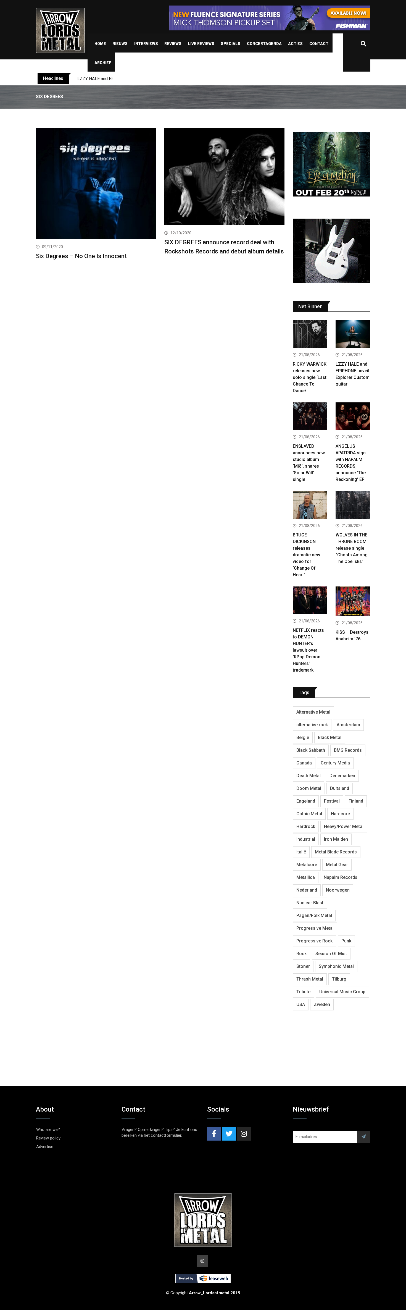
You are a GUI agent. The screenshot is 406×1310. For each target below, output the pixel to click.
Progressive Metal (315, 928)
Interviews (146, 43)
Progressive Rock (314, 941)
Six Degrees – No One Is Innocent (81, 256)
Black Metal (329, 737)
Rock (301, 953)
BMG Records (348, 750)
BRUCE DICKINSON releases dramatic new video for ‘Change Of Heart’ (306, 554)
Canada (304, 763)
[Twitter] (229, 1134)
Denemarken (342, 775)
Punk (346, 941)
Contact (318, 43)
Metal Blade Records (336, 852)
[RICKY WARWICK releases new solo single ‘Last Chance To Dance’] (310, 334)
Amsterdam (348, 724)
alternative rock (312, 724)
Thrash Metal (309, 979)
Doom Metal (308, 788)
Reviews (172, 43)
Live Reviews (201, 43)
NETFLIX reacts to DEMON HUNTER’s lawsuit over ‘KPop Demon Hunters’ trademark (308, 650)
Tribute (303, 991)
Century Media (335, 763)
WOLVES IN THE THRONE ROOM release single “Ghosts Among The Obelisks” (352, 548)
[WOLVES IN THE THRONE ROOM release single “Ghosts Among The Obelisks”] (353, 505)
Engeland (305, 801)
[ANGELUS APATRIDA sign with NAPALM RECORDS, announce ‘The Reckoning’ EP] (353, 416)
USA (300, 1004)
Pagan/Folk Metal (314, 915)
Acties (295, 43)
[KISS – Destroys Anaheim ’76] (353, 601)
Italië (301, 852)
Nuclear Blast (309, 902)
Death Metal (308, 775)
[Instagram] (244, 1134)
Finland (356, 801)
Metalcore (306, 864)
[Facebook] (214, 1134)
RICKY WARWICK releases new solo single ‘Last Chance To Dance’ (309, 377)
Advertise (44, 1146)
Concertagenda (264, 43)
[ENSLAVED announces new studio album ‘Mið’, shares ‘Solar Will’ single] (310, 416)
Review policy (48, 1138)
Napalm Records (340, 877)
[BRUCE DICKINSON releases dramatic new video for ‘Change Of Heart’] (310, 505)
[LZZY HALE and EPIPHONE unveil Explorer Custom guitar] (353, 334)
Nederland (306, 890)
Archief (102, 63)
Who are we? (48, 1129)
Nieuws (120, 43)
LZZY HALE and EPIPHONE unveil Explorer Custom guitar (132, 78)
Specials (230, 43)
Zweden (322, 1004)
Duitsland (339, 788)
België (302, 737)
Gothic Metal (309, 813)
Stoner (303, 966)
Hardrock (305, 826)
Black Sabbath (310, 750)
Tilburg (339, 979)
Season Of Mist (331, 953)
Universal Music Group (342, 991)
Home (100, 43)
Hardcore (340, 813)
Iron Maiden (336, 839)
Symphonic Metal (336, 966)
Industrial (305, 839)
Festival (332, 801)
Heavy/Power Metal (343, 826)
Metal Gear (337, 864)
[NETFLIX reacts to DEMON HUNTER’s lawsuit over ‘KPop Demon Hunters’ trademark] (310, 600)
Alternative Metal (313, 712)
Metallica (305, 877)
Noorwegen (338, 890)
